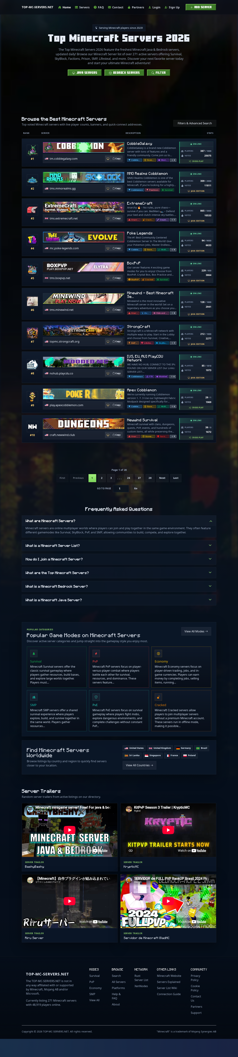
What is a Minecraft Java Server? (54, 599)
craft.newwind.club (62, 435)
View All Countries (138, 765)
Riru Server (34, 938)
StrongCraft (138, 326)
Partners (196, 1007)
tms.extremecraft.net (64, 218)
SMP (92, 994)
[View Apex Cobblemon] (32, 396)
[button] (173, 160)
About (116, 1004)
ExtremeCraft (140, 203)
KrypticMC (131, 866)
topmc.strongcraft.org (64, 341)
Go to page (104, 488)
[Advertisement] (119, 100)
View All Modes (194, 631)
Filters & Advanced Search (195, 123)
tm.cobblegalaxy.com (64, 159)
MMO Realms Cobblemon (147, 173)
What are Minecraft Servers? (50, 520)
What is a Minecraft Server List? (53, 545)
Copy (118, 158)
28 (150, 478)
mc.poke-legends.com (64, 248)
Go (135, 488)
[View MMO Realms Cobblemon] (32, 180)
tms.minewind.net (62, 310)
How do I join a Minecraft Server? (54, 559)
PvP (91, 982)
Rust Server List (141, 978)
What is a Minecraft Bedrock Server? (57, 586)
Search (116, 976)
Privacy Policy (195, 978)
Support (196, 1013)
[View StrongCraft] (32, 333)
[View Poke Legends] (32, 239)
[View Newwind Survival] (32, 426)
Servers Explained (168, 982)
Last (175, 478)
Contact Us (196, 998)
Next (162, 478)
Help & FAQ (116, 996)
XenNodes (141, 986)
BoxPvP (134, 263)
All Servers (119, 982)
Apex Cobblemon (142, 390)
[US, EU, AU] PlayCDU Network (145, 358)
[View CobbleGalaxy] (32, 150)
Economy (95, 988)
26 (128, 478)
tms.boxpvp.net (60, 278)
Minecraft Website (169, 976)
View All (94, 1000)
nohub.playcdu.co (61, 373)
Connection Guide (169, 994)
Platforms (118, 988)
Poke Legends (140, 233)
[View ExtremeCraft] (32, 209)
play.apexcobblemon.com (66, 405)
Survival (94, 976)
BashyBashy (34, 866)
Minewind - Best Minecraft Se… (150, 294)
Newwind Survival (142, 420)
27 (139, 478)
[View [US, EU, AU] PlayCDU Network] (32, 364)
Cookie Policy (195, 988)
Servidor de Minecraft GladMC (147, 938)
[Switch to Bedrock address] (108, 158)
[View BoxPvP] (32, 269)
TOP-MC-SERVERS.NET (37, 7)
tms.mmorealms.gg (63, 188)
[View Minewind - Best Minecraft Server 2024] (32, 301)
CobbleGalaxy (139, 143)
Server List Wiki (167, 988)
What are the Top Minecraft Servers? (57, 572)
